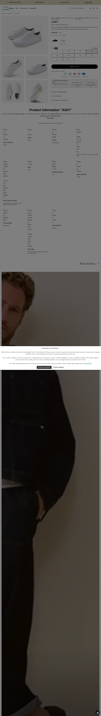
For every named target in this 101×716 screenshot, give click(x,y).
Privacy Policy (88, 363)
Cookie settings (58, 367)
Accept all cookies (44, 367)
